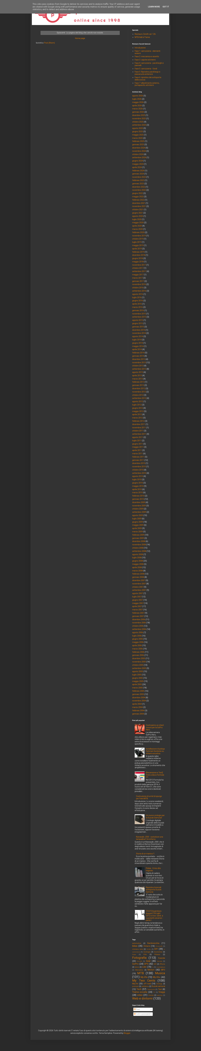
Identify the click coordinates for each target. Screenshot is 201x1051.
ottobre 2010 (137, 470)
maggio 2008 (138, 564)
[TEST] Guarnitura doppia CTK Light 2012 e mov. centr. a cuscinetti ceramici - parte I (154, 915)
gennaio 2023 (138, 183)
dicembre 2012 (138, 388)
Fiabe (134, 954)
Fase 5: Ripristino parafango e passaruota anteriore (147, 73)
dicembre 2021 (138, 203)
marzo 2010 (137, 492)
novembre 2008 (139, 544)
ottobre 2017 (137, 268)
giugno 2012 (137, 408)
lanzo (137, 967)
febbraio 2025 (138, 141)
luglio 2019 (137, 242)
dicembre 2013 (138, 359)
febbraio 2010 (138, 496)
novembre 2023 (139, 177)
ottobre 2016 (137, 287)
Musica (160, 973)
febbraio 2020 (138, 232)
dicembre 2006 (138, 619)
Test (160, 989)
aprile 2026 (137, 105)
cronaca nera (137, 949)
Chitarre (146, 946)
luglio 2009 (137, 519)
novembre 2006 (139, 623)
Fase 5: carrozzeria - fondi (146, 69)
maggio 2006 (138, 642)
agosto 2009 (137, 515)
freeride (161, 958)
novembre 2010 (139, 466)
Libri (144, 966)
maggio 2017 (138, 275)
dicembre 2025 (138, 115)
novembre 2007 (139, 584)
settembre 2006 (139, 629)
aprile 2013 (137, 375)
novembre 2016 (139, 284)
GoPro (135, 963)
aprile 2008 (137, 567)
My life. (156, 977)
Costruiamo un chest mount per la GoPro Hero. (155, 727)
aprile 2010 (137, 489)
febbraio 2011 (138, 457)
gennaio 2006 (138, 655)
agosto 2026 (137, 96)
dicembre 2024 (138, 148)
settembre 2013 (139, 369)
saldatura (145, 986)
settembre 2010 (139, 473)
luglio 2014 (137, 340)
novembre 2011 (139, 427)
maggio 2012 (138, 411)
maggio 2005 (138, 681)
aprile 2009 (137, 528)
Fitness (157, 954)
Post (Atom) (49, 43)
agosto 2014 (137, 336)
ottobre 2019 (137, 239)
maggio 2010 (138, 486)
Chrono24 (158, 946)
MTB (140, 973)
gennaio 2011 (138, 460)
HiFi (155, 964)
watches (160, 995)
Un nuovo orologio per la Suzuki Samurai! (155, 816)
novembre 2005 (139, 662)
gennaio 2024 (138, 174)
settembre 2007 (139, 590)
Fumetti (139, 961)
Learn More (154, 7)
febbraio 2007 (138, 613)
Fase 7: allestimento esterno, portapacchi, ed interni (147, 84)
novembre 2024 (139, 151)
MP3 (163, 970)
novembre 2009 (139, 506)
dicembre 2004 (138, 697)
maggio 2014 (138, 346)
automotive (136, 943)
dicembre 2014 (138, 330)
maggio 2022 (138, 196)
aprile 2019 (137, 249)
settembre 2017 (139, 271)
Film (145, 954)
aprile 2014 (137, 349)
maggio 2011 (138, 447)
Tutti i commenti (143, 1014)
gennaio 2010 (138, 499)
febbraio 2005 (138, 691)
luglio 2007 (137, 597)
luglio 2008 (137, 557)
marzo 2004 (137, 707)
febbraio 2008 (138, 574)
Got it (166, 7)
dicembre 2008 (138, 541)
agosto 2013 (137, 372)
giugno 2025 (137, 131)
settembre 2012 (139, 398)
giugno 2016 (137, 300)
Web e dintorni (142, 998)
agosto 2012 (137, 401)
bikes (134, 946)
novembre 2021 (139, 206)
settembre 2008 (139, 551)
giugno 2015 (137, 323)
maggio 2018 (138, 262)
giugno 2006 (137, 639)
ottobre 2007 (137, 587)
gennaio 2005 (138, 694)
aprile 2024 (137, 167)
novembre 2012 (139, 392)
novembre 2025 (139, 118)
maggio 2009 (138, 525)
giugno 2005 (137, 678)
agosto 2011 (137, 437)
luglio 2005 (137, 675)
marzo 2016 (137, 307)
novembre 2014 (139, 333)
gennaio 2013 (138, 385)
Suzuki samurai (158, 986)
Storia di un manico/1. (145, 854)
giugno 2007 (137, 600)
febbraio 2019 (138, 252)
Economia (158, 952)
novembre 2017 (139, 265)
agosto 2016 (137, 294)
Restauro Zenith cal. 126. (145, 34)
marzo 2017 (137, 278)
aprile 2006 (137, 645)
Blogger (127, 1033)
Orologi (159, 984)
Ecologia (147, 952)
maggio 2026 (138, 102)
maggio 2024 (138, 164)
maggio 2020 (138, 222)
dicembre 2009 (138, 502)
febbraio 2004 (138, 710)
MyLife (135, 984)
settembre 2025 (139, 125)
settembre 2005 (139, 668)
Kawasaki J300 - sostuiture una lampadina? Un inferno (149, 838)
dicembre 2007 (138, 580)
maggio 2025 (138, 135)
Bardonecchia (153, 943)
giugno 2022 (137, 193)
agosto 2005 (137, 671)
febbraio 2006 (138, 652)
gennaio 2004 (138, 714)
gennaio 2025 (138, 144)
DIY (156, 949)
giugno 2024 (137, 161)
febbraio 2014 (138, 353)
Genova (159, 961)
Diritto (149, 949)
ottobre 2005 (137, 665)
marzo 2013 (137, 379)
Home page (80, 38)
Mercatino (139, 970)
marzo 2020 (137, 229)
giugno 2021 (137, 213)
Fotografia (139, 957)
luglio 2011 (137, 440)
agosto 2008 (137, 554)
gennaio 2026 (138, 112)
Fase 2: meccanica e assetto (147, 56)
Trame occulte (139, 992)
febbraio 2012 (138, 421)
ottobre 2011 (137, 431)
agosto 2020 (137, 216)
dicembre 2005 (138, 658)
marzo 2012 (137, 418)
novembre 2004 (139, 701)
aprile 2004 (137, 704)
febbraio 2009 (138, 535)
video (140, 995)
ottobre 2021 (137, 209)
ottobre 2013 (137, 366)
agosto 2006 (137, 632)
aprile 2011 (137, 450)
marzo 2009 (137, 531)
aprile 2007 (137, 606)
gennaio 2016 (138, 310)
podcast (135, 986)
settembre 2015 (139, 317)
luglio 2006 (137, 636)
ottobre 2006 (137, 626)
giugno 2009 (137, 522)
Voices (151, 995)
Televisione (151, 989)
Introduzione (140, 48)
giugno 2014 (137, 343)
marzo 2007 (137, 610)
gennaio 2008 (138, 577)
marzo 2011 (137, 453)
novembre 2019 (139, 236)
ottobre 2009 (137, 509)
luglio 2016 (137, 297)
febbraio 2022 (138, 200)
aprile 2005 (137, 684)
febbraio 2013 (138, 382)
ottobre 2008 (137, 548)
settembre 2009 (139, 512)
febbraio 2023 (138, 180)
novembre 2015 (139, 314)
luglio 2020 (137, 219)
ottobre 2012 (137, 395)
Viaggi (161, 992)
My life (144, 977)
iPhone (162, 964)
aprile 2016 (137, 304)
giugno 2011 (137, 444)
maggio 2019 (138, 245)
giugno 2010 (137, 483)
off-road (147, 984)
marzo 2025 (137, 138)
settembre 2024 (139, 157)
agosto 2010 (137, 476)
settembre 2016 (139, 291)
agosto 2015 (137, 320)
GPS (146, 963)
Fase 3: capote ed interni (145, 60)
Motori (151, 969)
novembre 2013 (139, 362)
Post (138, 1009)
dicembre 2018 (138, 255)
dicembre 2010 (138, 463)
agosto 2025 (137, 128)
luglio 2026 (137, 99)
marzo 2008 (137, 571)
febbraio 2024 (138, 170)
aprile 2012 (137, 414)
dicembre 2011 (138, 424)
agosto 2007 (137, 593)
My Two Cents (143, 980)
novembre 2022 (139, 190)
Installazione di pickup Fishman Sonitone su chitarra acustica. (155, 751)
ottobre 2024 (137, 154)
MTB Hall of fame (142, 37)
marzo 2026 (137, 109)
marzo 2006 (137, 649)
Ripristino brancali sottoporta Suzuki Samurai (153, 889)
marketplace (160, 967)
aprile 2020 (137, 226)
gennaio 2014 (138, 356)
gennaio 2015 (138, 327)
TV (154, 992)
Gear (148, 961)
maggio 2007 (138, 603)
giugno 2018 (137, 258)
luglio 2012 (137, 405)
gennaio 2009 (138, 538)
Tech (138, 989)
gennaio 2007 (138, 616)
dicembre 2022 (138, 187)
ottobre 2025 (137, 122)
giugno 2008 (137, 561)
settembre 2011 (139, 434)
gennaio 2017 (138, 281)
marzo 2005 (137, 688)
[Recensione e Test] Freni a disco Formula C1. (155, 774)
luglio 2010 (137, 479)
